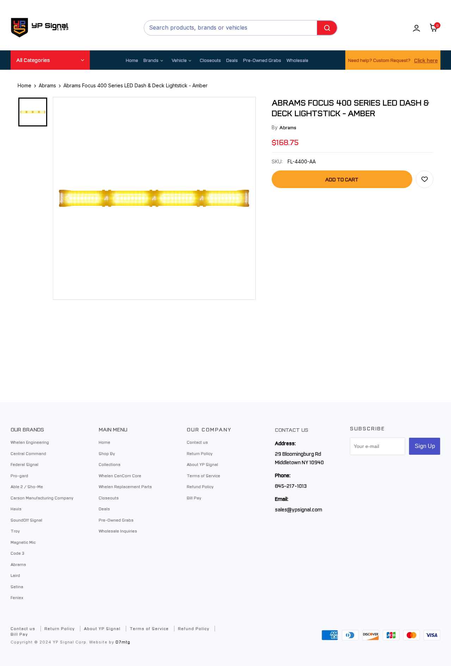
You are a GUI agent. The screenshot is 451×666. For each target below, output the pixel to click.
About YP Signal (202, 464)
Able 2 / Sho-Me (27, 486)
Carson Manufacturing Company (42, 497)
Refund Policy (200, 486)
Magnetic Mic (23, 542)
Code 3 (17, 552)
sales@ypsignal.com (298, 509)
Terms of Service (203, 475)
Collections (110, 464)
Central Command (28, 453)
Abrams (287, 127)
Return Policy (199, 453)
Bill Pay (194, 497)
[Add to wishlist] (424, 179)
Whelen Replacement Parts (125, 486)
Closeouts (210, 60)
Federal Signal (24, 464)
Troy (15, 530)
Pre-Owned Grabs (116, 519)
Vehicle (179, 60)
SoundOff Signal (26, 519)
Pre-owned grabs (262, 60)
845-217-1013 (291, 486)
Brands (151, 60)
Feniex (17, 597)
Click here (426, 60)
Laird (15, 575)
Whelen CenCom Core (120, 475)
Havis (16, 508)
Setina (17, 586)
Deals (232, 60)
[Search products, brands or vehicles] (327, 27)
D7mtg (123, 642)
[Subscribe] (424, 446)
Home (132, 60)
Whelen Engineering (30, 442)
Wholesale (297, 60)
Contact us (197, 442)
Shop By (107, 453)
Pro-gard (19, 475)
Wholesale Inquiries (118, 530)
